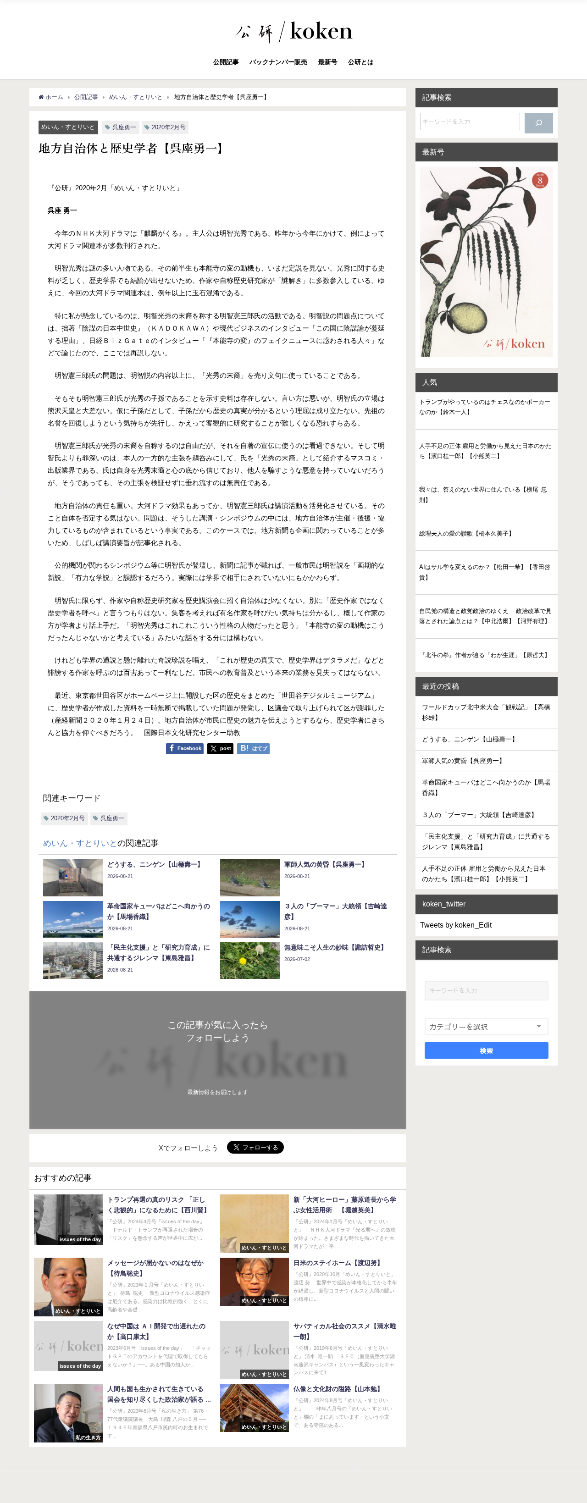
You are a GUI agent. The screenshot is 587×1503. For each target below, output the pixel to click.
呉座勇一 (124, 127)
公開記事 (226, 62)
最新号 (328, 62)
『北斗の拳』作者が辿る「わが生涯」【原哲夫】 (484, 655)
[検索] (539, 123)
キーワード (442, 972)
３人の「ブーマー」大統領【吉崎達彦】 (479, 815)
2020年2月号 (169, 127)
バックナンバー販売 (278, 62)
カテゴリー (442, 1009)
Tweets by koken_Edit (456, 924)
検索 (487, 1050)
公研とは (361, 62)
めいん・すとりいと (68, 127)
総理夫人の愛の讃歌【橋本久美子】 (467, 533)
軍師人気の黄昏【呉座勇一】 (463, 760)
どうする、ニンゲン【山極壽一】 (470, 739)
